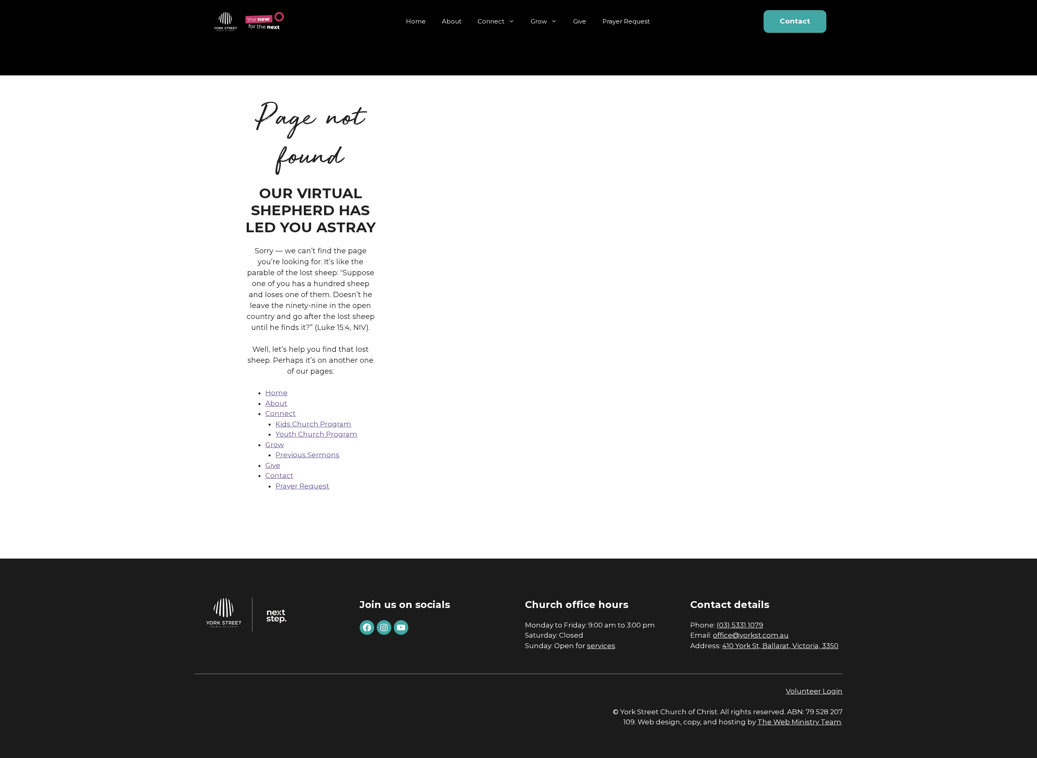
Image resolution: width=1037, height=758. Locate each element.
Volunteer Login (814, 691)
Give (579, 21)
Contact (795, 21)
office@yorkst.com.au (751, 635)
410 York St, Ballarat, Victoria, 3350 (780, 646)
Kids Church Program (313, 424)
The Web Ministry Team (799, 722)
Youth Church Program (316, 434)
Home (416, 21)
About (451, 21)
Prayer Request (626, 21)
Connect (491, 21)
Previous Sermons (307, 455)
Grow (539, 21)
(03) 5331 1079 (740, 625)
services (601, 646)
